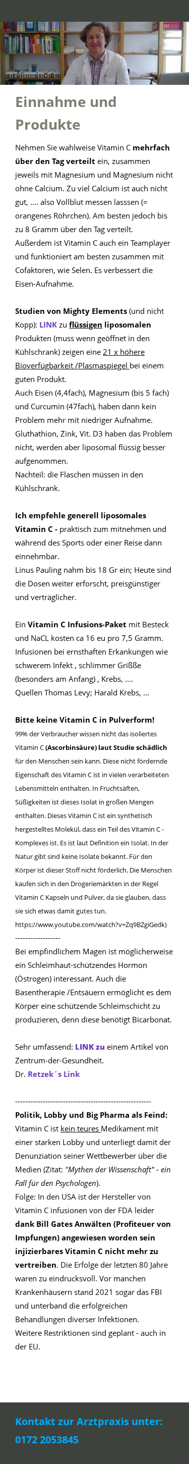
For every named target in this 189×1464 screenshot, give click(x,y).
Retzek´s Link (54, 1074)
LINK (49, 324)
